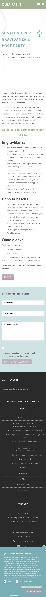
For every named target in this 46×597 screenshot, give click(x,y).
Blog (24, 479)
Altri (20, 582)
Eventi (24, 473)
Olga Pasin (11, 4)
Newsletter (24, 485)
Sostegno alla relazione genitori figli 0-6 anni (26, 436)
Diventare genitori (26, 451)
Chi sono (24, 418)
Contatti (24, 490)
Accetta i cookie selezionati (31, 587)
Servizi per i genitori (21, 54)
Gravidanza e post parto (25, 426)
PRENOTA (8, 277)
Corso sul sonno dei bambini (26, 442)
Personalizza (28, 582)
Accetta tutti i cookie (34, 591)
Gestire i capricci (26, 459)
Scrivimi (25, 546)
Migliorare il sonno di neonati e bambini (26, 455)
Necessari (9, 582)
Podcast (25, 467)
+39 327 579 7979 (25, 541)
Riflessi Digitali (14, 595)
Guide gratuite (24, 448)
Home (4, 54)
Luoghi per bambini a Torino (26, 463)
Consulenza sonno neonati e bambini (26, 430)
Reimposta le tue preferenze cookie (23, 401)
